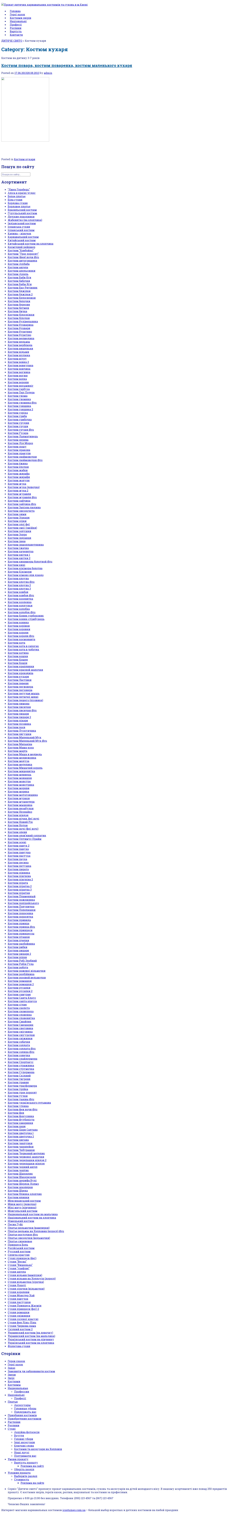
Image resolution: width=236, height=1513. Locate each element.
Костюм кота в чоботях (23, 649)
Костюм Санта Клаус (22, 997)
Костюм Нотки (18, 825)
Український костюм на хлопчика (31, 1342)
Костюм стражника (21, 1065)
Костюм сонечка (19, 1055)
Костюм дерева (18, 439)
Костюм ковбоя (18, 592)
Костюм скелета (19, 1008)
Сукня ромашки (18, 1312)
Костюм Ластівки (19, 680)
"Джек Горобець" (19, 189)
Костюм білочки (19, 318)
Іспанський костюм (21, 230)
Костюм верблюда (20, 345)
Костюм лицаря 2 (19, 717)
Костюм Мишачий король (25, 767)
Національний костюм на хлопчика (32, 1217)
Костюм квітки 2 (19, 558)
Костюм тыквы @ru (21, 1099)
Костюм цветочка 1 (21, 1133)
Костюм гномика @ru (22, 402)
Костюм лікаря (18, 720)
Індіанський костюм (22, 223)
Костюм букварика (20, 324)
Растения (14, 1422)
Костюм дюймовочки (22, 456)
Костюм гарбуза (19, 389)
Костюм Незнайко (20, 811)
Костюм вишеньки (20, 348)
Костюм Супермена (21, 1072)
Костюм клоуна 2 (19, 585)
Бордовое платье (19, 206)
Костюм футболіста (21, 1119)
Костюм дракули (19, 453)
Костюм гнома (17, 395)
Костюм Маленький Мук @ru (27, 740)
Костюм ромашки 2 (21, 984)
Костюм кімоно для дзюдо (26, 575)
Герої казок (15, 1364)
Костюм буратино (20, 331)
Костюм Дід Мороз (20, 443)
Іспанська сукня (19, 226)
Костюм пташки (19, 937)
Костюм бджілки (19, 291)
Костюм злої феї (19, 524)
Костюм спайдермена (22, 1058)
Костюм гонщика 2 (20, 409)
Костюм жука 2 (18, 490)
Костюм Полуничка (21, 906)
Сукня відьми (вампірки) (25, 1275)
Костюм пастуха (19, 855)
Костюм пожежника (21, 899)
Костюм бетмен (18, 308)
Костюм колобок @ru (21, 612)
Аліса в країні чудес (21, 193)
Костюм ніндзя (18, 815)
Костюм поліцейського (23, 903)
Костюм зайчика (19, 500)
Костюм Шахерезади (22, 1177)
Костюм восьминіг (20, 385)
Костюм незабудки (21, 808)
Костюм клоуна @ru (21, 581)
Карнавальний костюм (23, 237)
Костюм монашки (20, 778)
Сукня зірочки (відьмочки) (26, 1288)
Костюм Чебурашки (21, 1150)
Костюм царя (17, 1126)
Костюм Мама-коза (21, 747)
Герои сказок (16, 1361)
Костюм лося (16, 727)
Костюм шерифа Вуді (22, 1180)
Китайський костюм (22, 240)
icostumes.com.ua (73, 1510)
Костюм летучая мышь (23, 693)
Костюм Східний (19, 1075)
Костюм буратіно (19, 335)
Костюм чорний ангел (22, 1167)
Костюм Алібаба (19, 264)
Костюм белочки (19, 301)
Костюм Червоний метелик (26, 1153)
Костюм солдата (19, 1045)
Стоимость (21, 1479)
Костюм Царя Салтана (23, 1129)
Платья (13, 1401)
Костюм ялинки (18, 1197)
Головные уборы (25, 1408)
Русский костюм (19, 1251)
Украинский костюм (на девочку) (30, 1332)
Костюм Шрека (18, 1190)
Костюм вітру (17, 358)
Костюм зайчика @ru (22, 504)
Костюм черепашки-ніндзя (26, 1163)
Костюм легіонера (20, 690)
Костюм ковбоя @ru (21, 595)
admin (48, 73)
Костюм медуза (18, 761)
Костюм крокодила (20, 673)
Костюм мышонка (20, 805)
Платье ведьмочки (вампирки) (28, 1227)
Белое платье (17, 196)
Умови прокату (18, 1459)
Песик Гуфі (15, 1224)
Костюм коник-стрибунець (26, 619)
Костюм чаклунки (20, 1143)
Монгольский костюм (22, 1210)
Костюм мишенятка (21, 771)
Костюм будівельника (23, 321)
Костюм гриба (17, 416)
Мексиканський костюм (24, 1200)
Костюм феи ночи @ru (22, 1109)
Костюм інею (17, 541)
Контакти (16, 34)
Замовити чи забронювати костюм (31, 1371)
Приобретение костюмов (24, 1418)
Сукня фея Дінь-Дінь (22, 1322)
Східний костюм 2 (20, 1329)
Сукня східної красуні (23, 1319)
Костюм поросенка (20, 913)
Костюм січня (17, 1004)
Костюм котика (18, 652)
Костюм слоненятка (21, 1018)
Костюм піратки (19, 893)
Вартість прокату (26, 1462)
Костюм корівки (19, 625)
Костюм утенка (18, 1106)
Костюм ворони (18, 382)
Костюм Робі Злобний (22, 960)
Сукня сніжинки (19, 1315)
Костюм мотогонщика (23, 795)
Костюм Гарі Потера (21, 392)
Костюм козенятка (20, 598)
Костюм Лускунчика (22, 730)
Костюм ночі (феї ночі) (23, 828)
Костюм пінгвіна (19, 876)
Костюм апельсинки (21, 270)
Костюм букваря (19, 328)
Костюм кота (16, 642)
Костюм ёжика (18, 463)
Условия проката (19, 1472)
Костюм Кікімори (20, 571)
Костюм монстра (19, 781)
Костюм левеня (18, 683)
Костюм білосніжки (21, 314)
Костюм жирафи (19, 477)
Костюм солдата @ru (22, 1048)
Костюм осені (17, 842)
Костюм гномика (19, 399)
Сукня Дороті (17, 1285)
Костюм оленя (17, 832)
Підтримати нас (25, 1455)
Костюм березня (19, 304)
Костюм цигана (18, 1139)
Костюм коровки (19, 629)
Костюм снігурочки (21, 1035)
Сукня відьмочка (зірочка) (26, 1282)
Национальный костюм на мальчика (33, 1214)
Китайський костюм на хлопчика (30, 243)
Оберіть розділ (24, 1469)
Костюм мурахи (19, 798)
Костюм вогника (19, 372)
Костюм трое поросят (22, 1092)
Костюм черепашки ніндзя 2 (27, 1160)
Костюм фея (16, 1112)
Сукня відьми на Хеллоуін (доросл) (32, 1278)
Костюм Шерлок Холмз (23, 1183)
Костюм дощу (17, 446)
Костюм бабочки (19, 280)
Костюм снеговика (20, 1028)
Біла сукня (15, 199)
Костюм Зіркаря (19, 517)
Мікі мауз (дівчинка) (22, 1207)
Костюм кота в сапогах (23, 646)
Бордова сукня (18, 203)
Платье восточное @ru (23, 1234)
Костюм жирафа (19, 473)
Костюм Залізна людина (24, 507)
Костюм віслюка (19, 355)
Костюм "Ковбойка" (21, 250)
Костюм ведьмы (19, 341)
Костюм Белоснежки (22, 297)
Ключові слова (24, 1445)
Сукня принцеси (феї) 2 (23, 1309)
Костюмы (14, 1384)
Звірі (11, 1378)
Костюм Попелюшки (21, 910)
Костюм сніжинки (20, 1038)
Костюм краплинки (21, 666)
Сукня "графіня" (19, 1268)
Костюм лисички (19, 707)
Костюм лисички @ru (22, 710)
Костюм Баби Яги (19, 277)
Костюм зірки (17, 521)
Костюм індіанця (19, 537)
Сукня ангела (17, 1271)
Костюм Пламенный (21, 896)
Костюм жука (17, 483)
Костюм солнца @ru (21, 1052)
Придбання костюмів (22, 1415)
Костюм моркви (18, 788)
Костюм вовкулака (20, 365)
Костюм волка (17, 379)
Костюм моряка (18, 791)
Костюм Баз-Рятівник (22, 287)
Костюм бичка (17, 311)
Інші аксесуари (24, 1442)
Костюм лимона (18, 703)
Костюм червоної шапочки (26, 1156)
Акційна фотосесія (26, 1432)
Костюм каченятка (20, 551)
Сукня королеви (18, 1292)
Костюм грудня (18, 423)
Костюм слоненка (20, 1014)
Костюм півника (19, 872)
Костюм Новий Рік (20, 822)
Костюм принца (18, 923)
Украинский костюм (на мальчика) (31, 1336)
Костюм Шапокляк (20, 1173)
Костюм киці (16, 565)
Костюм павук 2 (18, 845)
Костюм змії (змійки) (22, 527)
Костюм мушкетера (21, 801)
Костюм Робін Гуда (21, 964)
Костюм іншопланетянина (26, 544)
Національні (16, 1395)
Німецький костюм (21, 1221)
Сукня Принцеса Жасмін (24, 1305)
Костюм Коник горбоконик (26, 615)
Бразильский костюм (22, 209)
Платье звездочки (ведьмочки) (29, 1238)
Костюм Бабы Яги (20, 284)
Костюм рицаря (18, 950)
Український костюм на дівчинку (31, 1339)
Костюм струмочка (21, 1068)
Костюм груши (18, 426)
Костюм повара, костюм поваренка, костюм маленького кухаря (66, 65)
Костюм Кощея (18, 659)
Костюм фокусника (21, 1116)
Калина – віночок (19, 233)
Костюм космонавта (21, 639)
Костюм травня (18, 1082)
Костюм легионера (20, 686)
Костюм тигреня (19, 1079)
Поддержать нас (25, 1411)
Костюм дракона (19, 450)
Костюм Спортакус (20, 1062)
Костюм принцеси (20, 930)
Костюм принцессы (21, 933)
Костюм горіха (18, 412)
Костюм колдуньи (20, 605)
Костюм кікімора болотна (25, 568)
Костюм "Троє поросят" (23, 253)
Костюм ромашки (20, 981)
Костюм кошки (18, 656)
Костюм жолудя (19, 480)
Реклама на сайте (32, 1482)
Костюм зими (17, 514)
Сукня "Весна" (17, 1261)
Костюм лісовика (19, 723)
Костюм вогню (18, 375)
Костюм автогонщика (22, 260)
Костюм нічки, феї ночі (23, 818)
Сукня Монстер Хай (21, 1295)
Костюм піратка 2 (20, 886)
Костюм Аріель (18, 274)
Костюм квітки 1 (19, 554)
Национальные (18, 1388)
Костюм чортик (18, 1170)
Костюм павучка (19, 852)
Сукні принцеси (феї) (22, 1258)
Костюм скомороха (21, 1011)
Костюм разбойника (21, 943)
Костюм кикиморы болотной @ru (30, 561)
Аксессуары (22, 1405)
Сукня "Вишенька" (20, 1265)
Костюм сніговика (20, 1031)
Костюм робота (18, 967)
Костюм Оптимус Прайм (24, 838)
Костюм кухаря (24, 159)
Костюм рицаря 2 (19, 953)
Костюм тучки (18, 1096)
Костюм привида (19, 920)
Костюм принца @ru (21, 926)
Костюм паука (17, 859)
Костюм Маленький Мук (24, 737)
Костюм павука (18, 849)
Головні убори (23, 1439)
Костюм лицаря (18, 713)
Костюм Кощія (17, 663)
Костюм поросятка (20, 916)
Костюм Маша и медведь (25, 754)
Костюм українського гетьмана (29, 1102)
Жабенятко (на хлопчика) (25, 220)
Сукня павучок (18, 1298)
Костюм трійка (18, 1089)
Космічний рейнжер (21, 247)
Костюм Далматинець (23, 436)
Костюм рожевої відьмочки (26, 970)
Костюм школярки (20, 1187)
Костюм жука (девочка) (23, 487)
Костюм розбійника (21, 974)
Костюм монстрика (21, 784)
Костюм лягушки (19, 734)
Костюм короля (18, 632)
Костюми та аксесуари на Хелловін (38, 1449)
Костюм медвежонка (22, 757)
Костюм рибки (17, 947)
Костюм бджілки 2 (20, 294)
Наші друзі (21, 1452)
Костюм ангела (18, 267)
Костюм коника (18, 622)
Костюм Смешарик (20, 1024)
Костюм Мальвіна (20, 744)
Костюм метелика (20, 764)
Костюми (14, 1381)
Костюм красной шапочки (25, 669)
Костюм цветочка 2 (21, 1136)
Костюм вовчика (19, 368)
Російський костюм (21, 1248)
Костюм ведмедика (21, 338)
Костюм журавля (19, 494)
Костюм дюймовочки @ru (25, 460)
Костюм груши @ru (21, 429)
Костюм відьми (18, 351)
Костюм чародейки (21, 1146)
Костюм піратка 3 (20, 889)
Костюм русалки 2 (20, 991)
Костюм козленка (19, 602)
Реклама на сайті (32, 1466)
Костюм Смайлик (19, 1021)
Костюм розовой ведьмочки (27, 977)
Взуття (19, 1435)
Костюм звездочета (21, 510)
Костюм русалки (19, 987)
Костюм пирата (18, 869)
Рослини (13, 1425)
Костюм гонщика (19, 406)
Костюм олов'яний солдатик (27, 835)
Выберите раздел (25, 1476)
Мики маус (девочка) (22, 1204)
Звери (12, 1374)
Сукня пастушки (19, 1302)
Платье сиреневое (20, 1241)
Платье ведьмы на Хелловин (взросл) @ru (36, 1231)
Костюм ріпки (17, 957)
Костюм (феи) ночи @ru (23, 257)
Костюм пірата (18, 882)
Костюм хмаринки (20, 1123)
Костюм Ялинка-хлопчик (25, 1194)
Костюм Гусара (18, 433)
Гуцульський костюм (22, 213)
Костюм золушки (19, 531)
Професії (20, 1398)
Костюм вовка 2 (18, 362)
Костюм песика (18, 862)
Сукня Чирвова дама (22, 1325)
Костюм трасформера (22, 1085)
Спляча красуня (19, 1254)
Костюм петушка (19, 866)
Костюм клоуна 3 (19, 588)
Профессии (21, 1391)
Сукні (12, 1428)
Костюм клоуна (18, 578)
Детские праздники (21, 216)
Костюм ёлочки (18, 466)
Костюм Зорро (17, 534)
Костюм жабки (18, 470)
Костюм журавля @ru (22, 497)
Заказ (11, 1368)
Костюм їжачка (18, 548)
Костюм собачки (19, 1041)
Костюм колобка (19, 609)
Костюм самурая (19, 994)
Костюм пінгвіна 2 (20, 879)
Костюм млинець (19, 774)
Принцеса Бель (18, 1244)
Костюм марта (17, 751)
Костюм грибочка (20, 419)
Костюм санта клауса (22, 1001)
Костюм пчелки (18, 940)
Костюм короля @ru (21, 636)
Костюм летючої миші (23, 696)
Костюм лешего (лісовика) (25, 700)
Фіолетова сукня (19, 1346)
